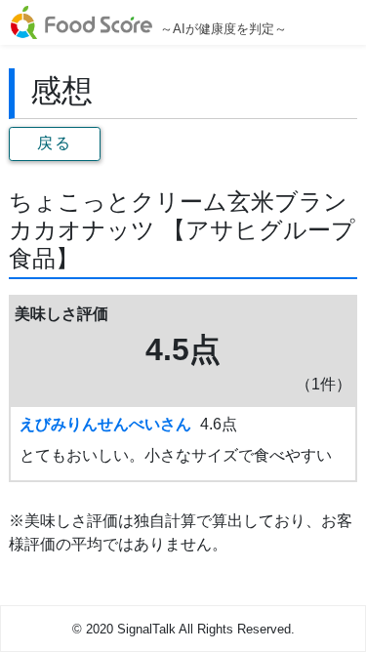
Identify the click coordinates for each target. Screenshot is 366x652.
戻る (54, 143)
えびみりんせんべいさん (105, 424)
